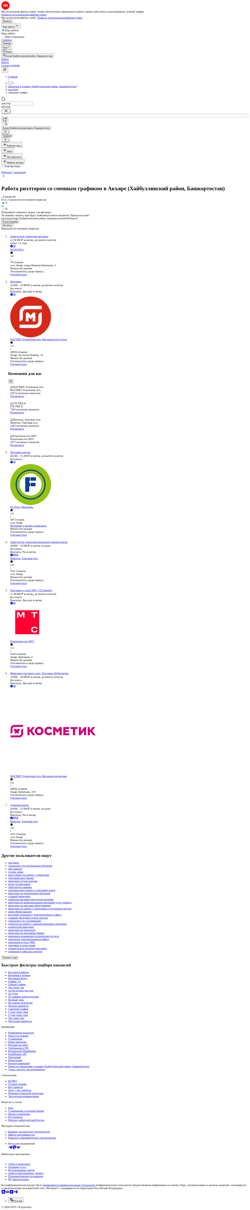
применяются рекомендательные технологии (69, 1185)
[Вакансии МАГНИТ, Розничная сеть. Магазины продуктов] (128, 317)
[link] (7, 51)
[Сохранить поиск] (4, 120)
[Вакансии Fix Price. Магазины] (128, 485)
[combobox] (17, 103)
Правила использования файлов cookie (59, 17)
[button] (5, 59)
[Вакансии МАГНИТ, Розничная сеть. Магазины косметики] (128, 731)
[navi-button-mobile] (4, 70)
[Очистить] (6, 111)
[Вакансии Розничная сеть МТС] (128, 622)
